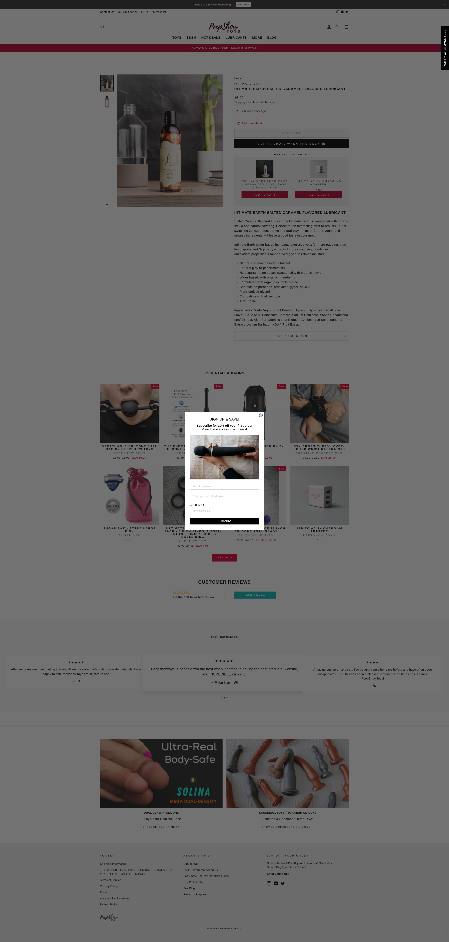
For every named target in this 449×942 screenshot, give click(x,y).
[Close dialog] (261, 415)
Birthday (197, 504)
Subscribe (224, 521)
